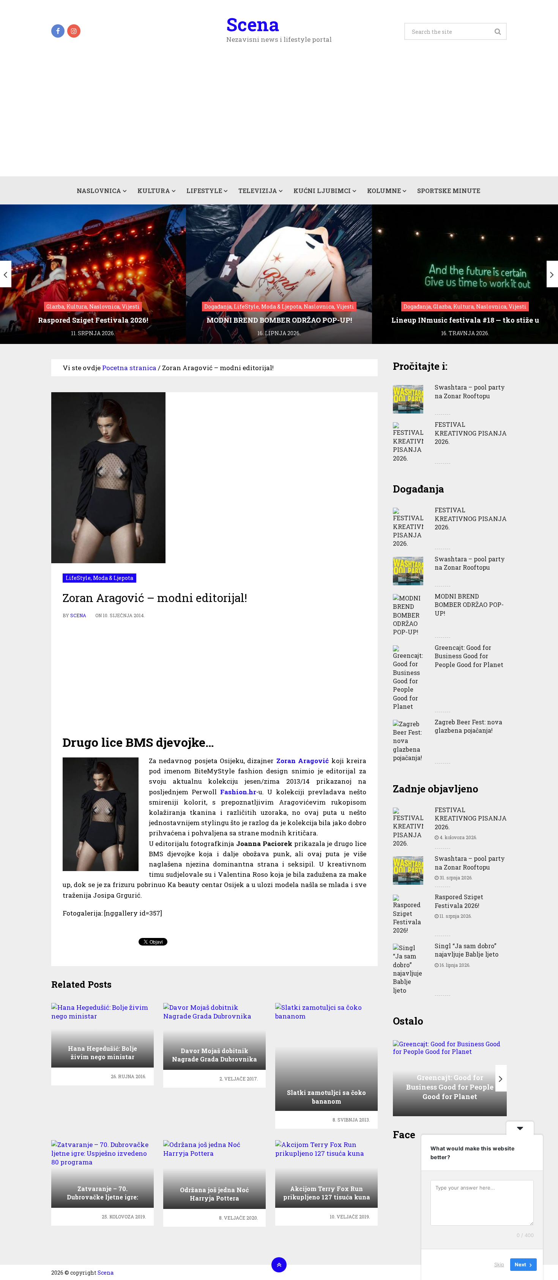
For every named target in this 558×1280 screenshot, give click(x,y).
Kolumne (384, 191)
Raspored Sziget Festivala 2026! (459, 901)
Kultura (153, 191)
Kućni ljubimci (322, 191)
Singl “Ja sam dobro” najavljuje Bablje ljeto (466, 950)
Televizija (257, 191)
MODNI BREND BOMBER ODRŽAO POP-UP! (469, 604)
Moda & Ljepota (113, 577)
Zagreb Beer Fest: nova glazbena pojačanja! (468, 726)
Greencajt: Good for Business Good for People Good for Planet (469, 656)
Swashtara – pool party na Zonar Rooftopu (470, 391)
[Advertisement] (279, 119)
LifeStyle (204, 191)
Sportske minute (448, 191)
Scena (252, 24)
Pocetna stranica (129, 367)
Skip (499, 1264)
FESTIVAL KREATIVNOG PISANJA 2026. (471, 432)
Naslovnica (99, 191)
